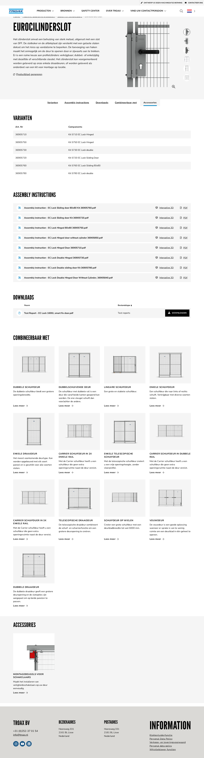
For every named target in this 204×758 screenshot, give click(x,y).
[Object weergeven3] (186, 59)
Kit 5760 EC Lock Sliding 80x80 (84, 165)
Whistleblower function (163, 749)
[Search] (181, 11)
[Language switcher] (191, 11)
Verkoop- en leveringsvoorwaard (168, 742)
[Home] (17, 11)
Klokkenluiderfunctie (161, 735)
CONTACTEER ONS (195, 3)
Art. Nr (19, 126)
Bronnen (66, 10)
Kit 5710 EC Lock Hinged (81, 134)
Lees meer (19, 405)
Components (75, 126)
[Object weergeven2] (186, 50)
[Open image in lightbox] (173, 86)
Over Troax (113, 10)
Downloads (102, 102)
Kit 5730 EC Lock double (80, 150)
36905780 (21, 173)
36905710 (21, 134)
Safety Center (90, 10)
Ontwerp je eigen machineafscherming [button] (163, 3)
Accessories (150, 102)
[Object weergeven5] (186, 77)
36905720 (21, 157)
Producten (44, 10)
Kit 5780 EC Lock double (80, 173)
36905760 (21, 165)
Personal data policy (161, 745)
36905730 (21, 150)
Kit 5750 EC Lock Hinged (81, 142)
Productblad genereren (29, 74)
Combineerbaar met (126, 102)
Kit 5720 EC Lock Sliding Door (83, 157)
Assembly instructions (77, 102)
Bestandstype (124, 305)
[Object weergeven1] (186, 41)
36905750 (21, 142)
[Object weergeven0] (186, 32)
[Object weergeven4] (186, 68)
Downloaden (179, 313)
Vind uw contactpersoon (146, 10)
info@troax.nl (20, 735)
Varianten (52, 102)
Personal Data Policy (161, 738)
